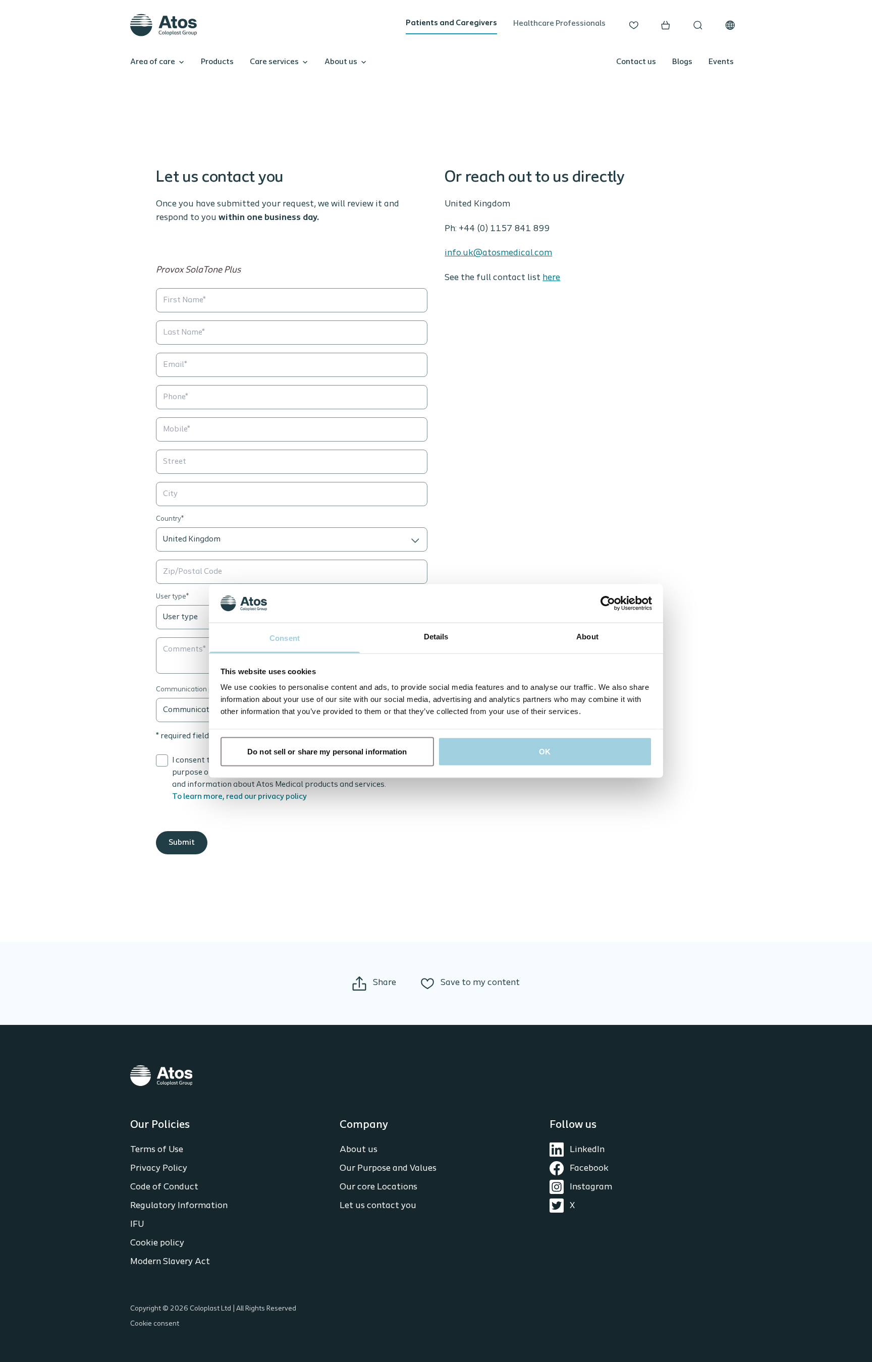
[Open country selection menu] (730, 25)
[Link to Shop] (665, 25)
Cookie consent (154, 1324)
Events (721, 62)
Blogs (682, 62)
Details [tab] (436, 636)
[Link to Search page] (698, 25)
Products (217, 62)
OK (545, 751)
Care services (274, 62)
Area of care (152, 62)
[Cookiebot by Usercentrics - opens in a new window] (608, 603)
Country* (170, 519)
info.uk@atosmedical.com (498, 253)
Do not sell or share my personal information (327, 751)
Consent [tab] (284, 638)
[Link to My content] (634, 25)
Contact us (636, 62)
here (551, 278)
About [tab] (587, 636)
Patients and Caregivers (451, 23)
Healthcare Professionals (559, 24)
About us (340, 62)
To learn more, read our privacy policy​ (239, 797)
